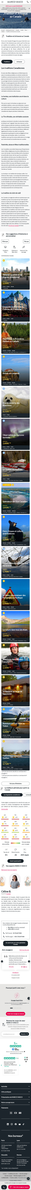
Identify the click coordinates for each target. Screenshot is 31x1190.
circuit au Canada (14, 225)
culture (3, 31)
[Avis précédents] (1, 1065)
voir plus (6, 1066)
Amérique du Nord (10, 30)
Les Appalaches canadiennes (12, 794)
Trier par (26, 241)
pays (26, 30)
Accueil (3, 30)
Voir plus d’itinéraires (16, 783)
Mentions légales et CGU (19, 1175)
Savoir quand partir (15, 861)
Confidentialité (4, 1177)
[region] (15, 880)
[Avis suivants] (20, 1065)
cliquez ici (17, 10)
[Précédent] (2, 881)
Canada (17, 30)
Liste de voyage (8, 1175)
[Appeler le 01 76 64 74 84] (28, 2)
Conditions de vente (13, 1173)
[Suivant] (28, 881)
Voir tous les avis (24, 950)
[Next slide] (29, 961)
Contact (5, 1173)
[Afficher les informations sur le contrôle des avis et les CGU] (24, 1051)
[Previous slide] (2, 961)
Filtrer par (5, 241)
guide (22, 30)
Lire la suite (4, 809)
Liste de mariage (23, 1173)
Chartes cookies (14, 1177)
